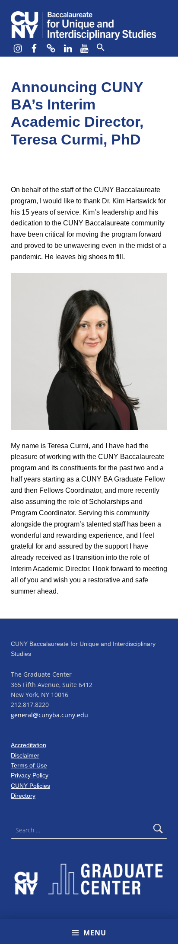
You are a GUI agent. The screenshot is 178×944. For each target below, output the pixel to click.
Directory (23, 795)
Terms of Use (29, 765)
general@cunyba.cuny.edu (49, 715)
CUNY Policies (30, 785)
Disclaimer (25, 755)
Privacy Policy (29, 775)
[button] (100, 47)
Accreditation (28, 745)
